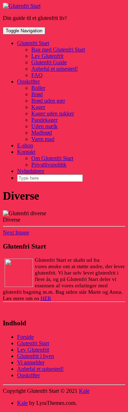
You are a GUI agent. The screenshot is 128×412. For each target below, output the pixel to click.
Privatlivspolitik (48, 165)
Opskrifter (28, 81)
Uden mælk (44, 126)
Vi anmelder (30, 362)
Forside (25, 337)
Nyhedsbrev (30, 171)
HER (46, 298)
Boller (38, 88)
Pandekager (44, 120)
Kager (38, 107)
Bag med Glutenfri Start (58, 50)
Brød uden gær (48, 101)
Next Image (16, 232)
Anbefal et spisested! (54, 69)
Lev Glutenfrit (47, 56)
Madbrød (41, 133)
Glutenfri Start (33, 43)
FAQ (37, 75)
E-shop (25, 145)
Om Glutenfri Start (52, 158)
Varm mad (42, 139)
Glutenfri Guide (49, 62)
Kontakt (26, 152)
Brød (37, 94)
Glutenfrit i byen (35, 356)
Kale (84, 391)
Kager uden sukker (52, 113)
